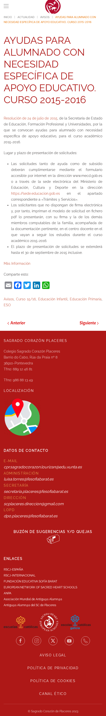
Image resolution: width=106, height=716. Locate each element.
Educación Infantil (53, 299)
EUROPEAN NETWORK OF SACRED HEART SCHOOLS (40, 587)
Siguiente (88, 323)
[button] (6, 6)
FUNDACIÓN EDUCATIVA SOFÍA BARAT (30, 581)
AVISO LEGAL (53, 655)
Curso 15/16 (26, 299)
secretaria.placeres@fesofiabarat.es (36, 491)
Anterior (17, 323)
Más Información (17, 263)
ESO (7, 305)
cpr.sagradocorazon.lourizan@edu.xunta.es (43, 467)
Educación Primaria (86, 299)
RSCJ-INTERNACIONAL (19, 575)
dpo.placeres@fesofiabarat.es (30, 516)
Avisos (9, 299)
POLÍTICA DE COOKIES (52, 681)
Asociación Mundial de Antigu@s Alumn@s (33, 599)
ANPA (7, 593)
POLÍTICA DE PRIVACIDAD (52, 668)
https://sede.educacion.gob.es (35, 193)
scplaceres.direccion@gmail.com (34, 503)
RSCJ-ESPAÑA (13, 569)
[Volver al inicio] (53, 6)
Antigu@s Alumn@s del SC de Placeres (30, 605)
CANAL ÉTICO (53, 694)
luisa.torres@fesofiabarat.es (28, 479)
